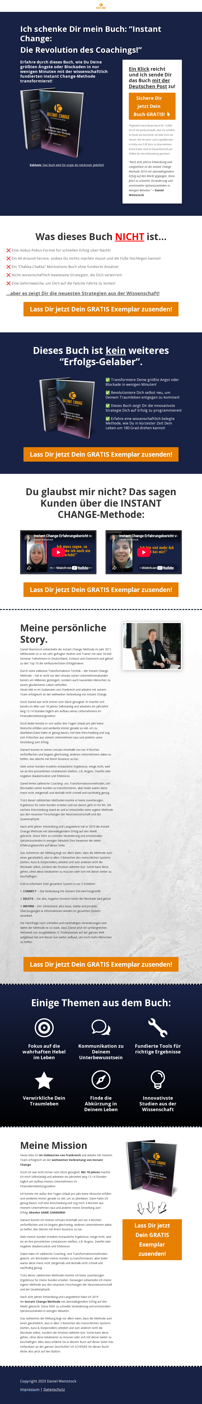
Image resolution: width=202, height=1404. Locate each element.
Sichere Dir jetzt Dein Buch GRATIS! (149, 106)
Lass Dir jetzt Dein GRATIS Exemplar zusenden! (101, 309)
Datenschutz (54, 1389)
